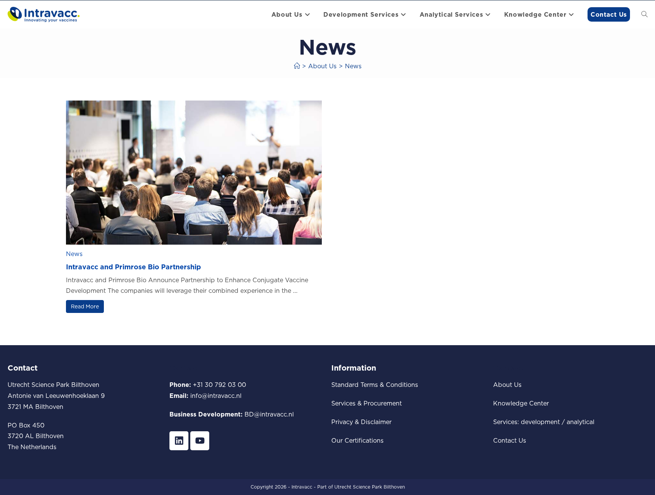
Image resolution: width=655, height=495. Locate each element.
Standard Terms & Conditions (374, 384)
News (353, 66)
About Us (507, 384)
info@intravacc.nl (215, 395)
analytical (580, 422)
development (540, 422)
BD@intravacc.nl (269, 414)
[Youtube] (199, 440)
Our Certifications (357, 440)
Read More (85, 306)
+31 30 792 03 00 (219, 384)
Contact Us (509, 440)
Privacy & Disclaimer (361, 422)
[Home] (297, 66)
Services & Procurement (366, 403)
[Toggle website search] (644, 14)
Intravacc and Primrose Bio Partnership (133, 267)
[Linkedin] (178, 440)
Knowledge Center (521, 403)
